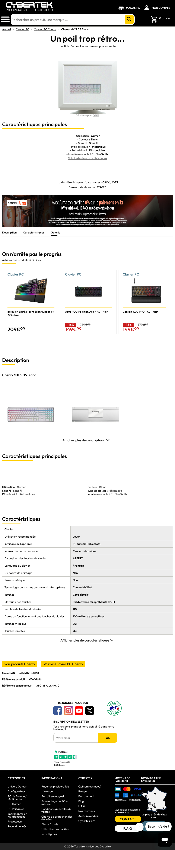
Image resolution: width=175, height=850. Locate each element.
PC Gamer (14, 804)
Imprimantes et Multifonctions (17, 815)
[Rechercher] (129, 19)
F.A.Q (82, 806)
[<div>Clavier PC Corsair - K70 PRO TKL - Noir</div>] (146, 302)
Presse (82, 791)
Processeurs (15, 821)
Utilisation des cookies (55, 829)
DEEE (96, 115)
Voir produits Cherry (19, 664)
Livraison (47, 791)
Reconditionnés (17, 826)
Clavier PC (22, 29)
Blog (81, 801)
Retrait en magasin (53, 796)
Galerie (55, 232)
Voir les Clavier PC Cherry (63, 664)
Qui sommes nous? (90, 786)
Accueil (6, 29)
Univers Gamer (17, 786)
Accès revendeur (88, 816)
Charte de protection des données (57, 818)
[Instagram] (68, 710)
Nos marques (86, 811)
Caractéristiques (33, 232)
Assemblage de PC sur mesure (55, 802)
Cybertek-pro (86, 820)
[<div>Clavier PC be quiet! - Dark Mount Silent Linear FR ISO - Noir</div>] (31, 302)
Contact (128, 819)
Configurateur (16, 791)
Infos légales (49, 834)
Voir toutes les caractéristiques (87, 158)
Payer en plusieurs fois (55, 786)
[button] (169, 303)
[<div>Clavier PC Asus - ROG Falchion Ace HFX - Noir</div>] (88, 302)
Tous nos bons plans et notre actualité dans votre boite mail (83, 728)
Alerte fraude (49, 824)
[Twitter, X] (89, 710)
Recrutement (86, 796)
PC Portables (16, 809)
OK (108, 737)
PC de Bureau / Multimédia (17, 798)
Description (9, 232)
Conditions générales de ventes (56, 810)
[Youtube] (79, 710)
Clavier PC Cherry (45, 29)
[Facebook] (57, 710)
